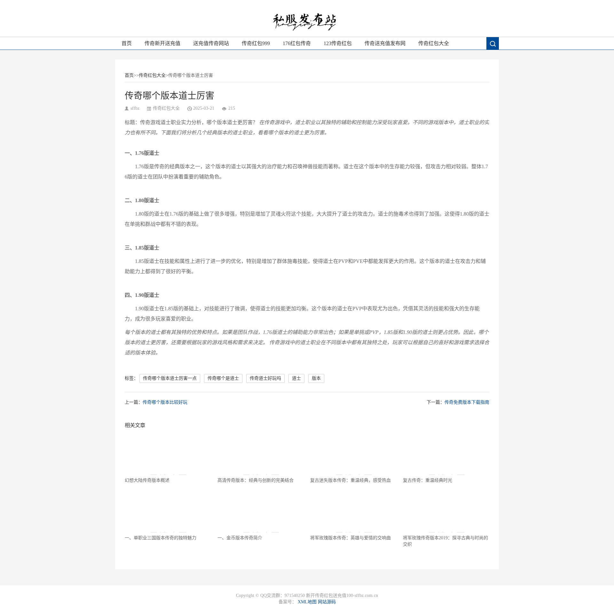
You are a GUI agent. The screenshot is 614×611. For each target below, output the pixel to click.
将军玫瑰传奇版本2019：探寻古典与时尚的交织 (445, 541)
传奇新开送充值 (162, 43)
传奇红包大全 (433, 43)
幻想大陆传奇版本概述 (147, 480)
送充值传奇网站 (211, 43)
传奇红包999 (256, 43)
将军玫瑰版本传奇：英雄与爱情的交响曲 (350, 538)
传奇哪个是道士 (223, 378)
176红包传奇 (297, 43)
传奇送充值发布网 (385, 43)
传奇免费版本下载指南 (467, 402)
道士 (296, 378)
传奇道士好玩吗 (265, 378)
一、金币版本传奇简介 (239, 538)
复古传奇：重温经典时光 (427, 480)
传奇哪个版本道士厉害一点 (170, 378)
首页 (127, 43)
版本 (316, 378)
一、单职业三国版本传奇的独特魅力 (160, 538)
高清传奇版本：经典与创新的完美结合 (255, 480)
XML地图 (307, 601)
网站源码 (327, 601)
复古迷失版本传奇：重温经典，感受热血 (350, 480)
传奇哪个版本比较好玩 (165, 402)
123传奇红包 (338, 43)
